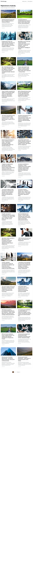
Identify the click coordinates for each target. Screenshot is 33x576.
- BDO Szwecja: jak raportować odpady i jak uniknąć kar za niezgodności (24, 239)
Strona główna (30, 1)
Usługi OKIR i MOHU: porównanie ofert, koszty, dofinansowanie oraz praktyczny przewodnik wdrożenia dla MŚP (23, 289)
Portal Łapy (3, 1)
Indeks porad (24, 1)
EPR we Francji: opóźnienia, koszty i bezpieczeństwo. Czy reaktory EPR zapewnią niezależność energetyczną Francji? (8, 336)
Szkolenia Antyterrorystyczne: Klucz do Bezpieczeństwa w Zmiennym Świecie (8, 21)
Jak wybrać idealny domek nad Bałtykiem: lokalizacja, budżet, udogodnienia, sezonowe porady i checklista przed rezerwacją (8, 289)
